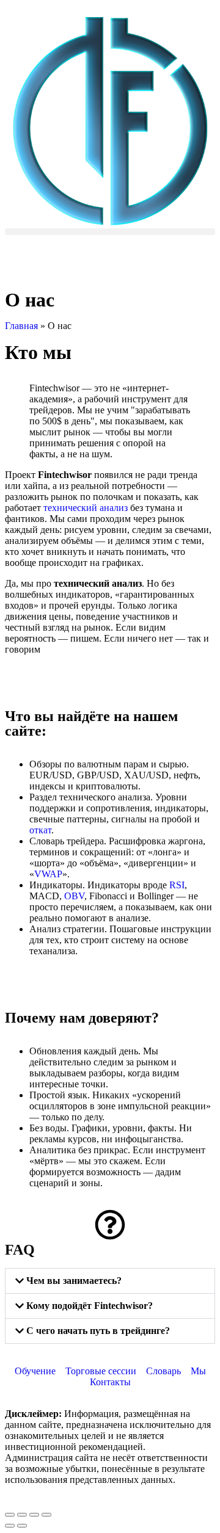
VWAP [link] (48, 874)
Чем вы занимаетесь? (74, 1280)
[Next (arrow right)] (22, 1526)
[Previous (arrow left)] (10, 1526)
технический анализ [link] (85, 507)
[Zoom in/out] (46, 1515)
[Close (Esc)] (10, 1515)
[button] (110, 231)
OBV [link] (74, 896)
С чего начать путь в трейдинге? (98, 1330)
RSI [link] (177, 885)
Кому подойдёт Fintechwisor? (89, 1305)
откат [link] (40, 830)
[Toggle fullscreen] (34, 1515)
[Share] (22, 1515)
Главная (21, 326)
